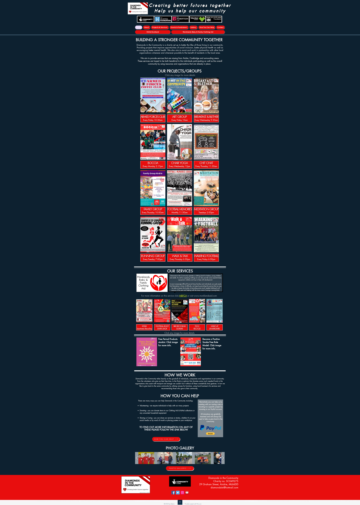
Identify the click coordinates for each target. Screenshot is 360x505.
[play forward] (223, 458)
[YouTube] (187, 492)
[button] (210, 433)
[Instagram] (182, 492)
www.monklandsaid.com (205, 295)
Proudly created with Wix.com (193, 504)
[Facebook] (173, 492)
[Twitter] (178, 492)
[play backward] (137, 458)
